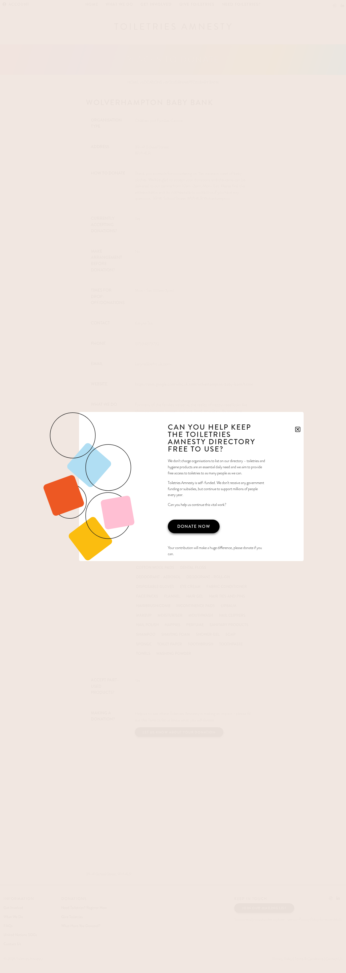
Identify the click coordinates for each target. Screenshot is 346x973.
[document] (173, 486)
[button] (298, 429)
